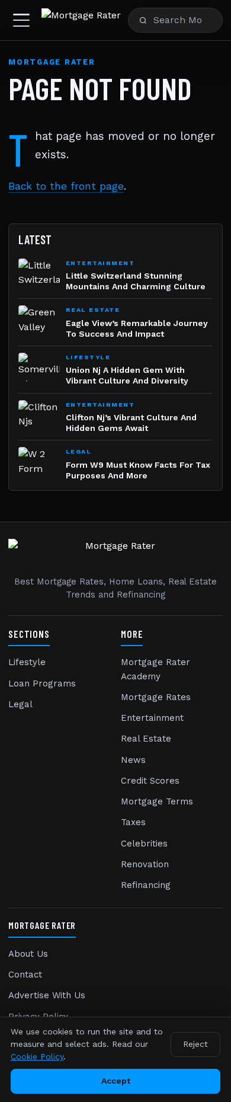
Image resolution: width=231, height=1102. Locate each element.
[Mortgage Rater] (81, 20)
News (133, 760)
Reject (195, 1044)
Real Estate (146, 738)
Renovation (145, 864)
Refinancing (146, 885)
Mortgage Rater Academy (155, 669)
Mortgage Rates (156, 697)
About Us (28, 953)
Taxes (133, 822)
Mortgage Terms (157, 801)
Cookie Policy (37, 1056)
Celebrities (144, 843)
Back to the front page (66, 186)
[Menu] (21, 20)
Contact (25, 974)
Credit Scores (150, 780)
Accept (115, 1080)
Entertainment (152, 718)
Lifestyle (27, 662)
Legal (20, 704)
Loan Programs (42, 683)
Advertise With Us (46, 995)
